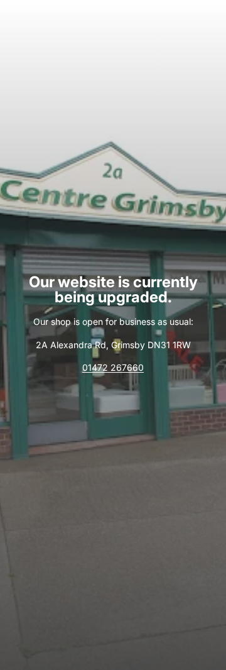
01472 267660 (113, 367)
